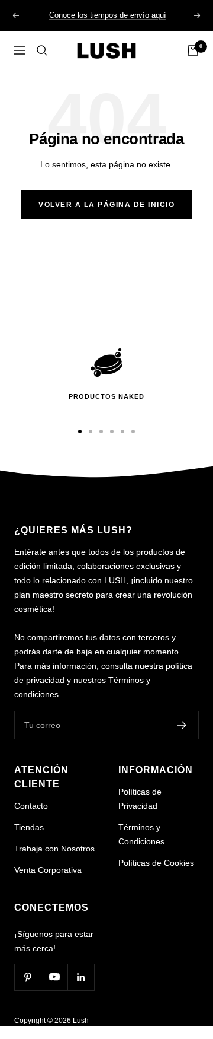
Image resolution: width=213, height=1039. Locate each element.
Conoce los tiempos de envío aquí (107, 15)
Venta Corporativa (48, 870)
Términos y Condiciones (141, 834)
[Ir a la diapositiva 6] (133, 431)
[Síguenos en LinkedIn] (80, 977)
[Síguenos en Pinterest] (27, 977)
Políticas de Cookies (156, 863)
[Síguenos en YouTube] (54, 977)
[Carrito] (193, 50)
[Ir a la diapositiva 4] (112, 431)
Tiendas (29, 827)
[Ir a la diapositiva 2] (90, 431)
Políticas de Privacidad (140, 799)
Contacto (31, 806)
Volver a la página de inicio (106, 205)
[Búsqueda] (42, 50)
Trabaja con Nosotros (54, 848)
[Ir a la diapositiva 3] (101, 431)
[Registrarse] (182, 725)
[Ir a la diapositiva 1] (80, 431)
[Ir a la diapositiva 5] (122, 431)
